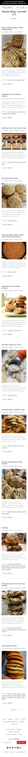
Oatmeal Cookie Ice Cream (11, 345)
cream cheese (21, 112)
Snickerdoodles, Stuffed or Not (13, 409)
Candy (17, 565)
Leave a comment (7, 84)
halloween (22, 162)
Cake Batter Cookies (9, 646)
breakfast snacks (17, 693)
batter (9, 693)
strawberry (13, 113)
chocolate (10, 330)
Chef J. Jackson (10, 752)
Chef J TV (17, 719)
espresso (4, 631)
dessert (21, 445)
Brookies (5, 528)
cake (23, 693)
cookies (14, 80)
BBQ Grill (22, 721)
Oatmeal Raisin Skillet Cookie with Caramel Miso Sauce (12, 236)
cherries (9, 627)
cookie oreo (15, 162)
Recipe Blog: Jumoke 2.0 (11, 721)
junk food (4, 447)
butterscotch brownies (8, 565)
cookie (9, 80)
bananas (9, 511)
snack (14, 697)
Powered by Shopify (20, 752)
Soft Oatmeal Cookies (10, 178)
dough (19, 80)
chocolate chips (20, 567)
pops (3, 164)
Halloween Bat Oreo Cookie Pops (14, 128)
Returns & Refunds (14, 732)
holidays (9, 697)
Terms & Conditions (11, 734)
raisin (20, 330)
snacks (19, 697)
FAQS (20, 734)
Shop (23, 719)
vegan (23, 80)
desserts (4, 697)
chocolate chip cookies (8, 567)
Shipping (18, 729)
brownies (10, 564)
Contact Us (14, 724)
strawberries (5, 113)
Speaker (10, 719)
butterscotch (17, 564)
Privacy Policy (10, 729)
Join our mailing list (14, 739)
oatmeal (14, 220)
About (4, 719)
